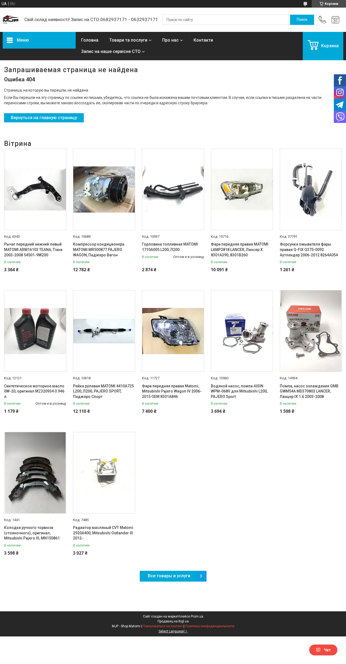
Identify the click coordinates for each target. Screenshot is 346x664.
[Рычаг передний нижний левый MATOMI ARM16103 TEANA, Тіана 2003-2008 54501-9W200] (35, 189)
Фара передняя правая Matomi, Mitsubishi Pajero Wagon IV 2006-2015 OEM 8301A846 (172, 391)
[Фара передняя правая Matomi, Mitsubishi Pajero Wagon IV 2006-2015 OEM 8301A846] (173, 331)
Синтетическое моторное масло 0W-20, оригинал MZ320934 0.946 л (34, 391)
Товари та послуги (128, 40)
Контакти (203, 40)
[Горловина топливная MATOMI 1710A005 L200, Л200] (173, 189)
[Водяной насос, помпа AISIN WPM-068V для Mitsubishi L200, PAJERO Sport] (242, 331)
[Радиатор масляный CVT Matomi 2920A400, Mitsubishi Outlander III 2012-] (104, 473)
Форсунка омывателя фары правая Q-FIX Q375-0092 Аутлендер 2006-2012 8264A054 (309, 249)
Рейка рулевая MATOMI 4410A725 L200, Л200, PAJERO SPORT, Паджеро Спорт (103, 391)
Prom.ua (197, 616)
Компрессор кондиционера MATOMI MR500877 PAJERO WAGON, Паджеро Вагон (98, 249)
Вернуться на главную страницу (44, 117)
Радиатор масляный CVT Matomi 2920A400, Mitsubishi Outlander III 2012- (103, 532)
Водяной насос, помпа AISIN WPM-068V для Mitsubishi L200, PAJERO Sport (239, 391)
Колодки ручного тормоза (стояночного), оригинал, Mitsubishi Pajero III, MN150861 (32, 532)
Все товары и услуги (169, 575)
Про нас (170, 40)
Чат (327, 650)
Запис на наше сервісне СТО (111, 51)
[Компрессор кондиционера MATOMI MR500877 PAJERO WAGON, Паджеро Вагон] (104, 189)
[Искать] (302, 20)
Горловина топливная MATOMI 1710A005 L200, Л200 (170, 247)
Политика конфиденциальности (209, 626)
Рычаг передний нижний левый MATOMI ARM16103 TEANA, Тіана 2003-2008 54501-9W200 (33, 249)
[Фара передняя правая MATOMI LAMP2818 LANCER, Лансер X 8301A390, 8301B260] (242, 189)
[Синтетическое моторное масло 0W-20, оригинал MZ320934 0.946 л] (35, 331)
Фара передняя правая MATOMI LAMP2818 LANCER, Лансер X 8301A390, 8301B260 (239, 249)
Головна (89, 40)
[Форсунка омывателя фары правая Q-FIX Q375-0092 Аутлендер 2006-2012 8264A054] (311, 189)
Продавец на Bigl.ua (173, 621)
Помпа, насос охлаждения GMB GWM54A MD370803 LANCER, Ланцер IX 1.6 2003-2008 (309, 391)
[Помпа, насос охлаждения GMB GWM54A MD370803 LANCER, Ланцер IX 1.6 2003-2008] (311, 331)
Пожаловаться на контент (163, 626)
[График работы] (335, 19)
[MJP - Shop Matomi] (10, 19)
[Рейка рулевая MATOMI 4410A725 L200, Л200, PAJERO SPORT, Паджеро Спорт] (104, 331)
